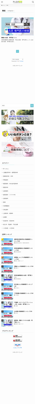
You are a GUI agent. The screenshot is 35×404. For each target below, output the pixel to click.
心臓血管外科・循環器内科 (10, 172)
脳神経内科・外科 (8, 176)
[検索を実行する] (32, 105)
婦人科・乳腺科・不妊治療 (10, 224)
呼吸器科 (5, 180)
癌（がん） (6, 168)
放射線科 (5, 198)
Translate (21, 61)
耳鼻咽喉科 (6, 206)
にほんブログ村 (17, 347)
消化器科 (5, 209)
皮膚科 (5, 217)
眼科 (4, 202)
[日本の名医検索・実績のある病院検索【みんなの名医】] (17, 2)
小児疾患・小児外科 (8, 228)
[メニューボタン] (2, 2)
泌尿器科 (5, 191)
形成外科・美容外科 (8, 220)
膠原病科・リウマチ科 (9, 194)
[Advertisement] (17, 84)
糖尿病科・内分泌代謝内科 (10, 183)
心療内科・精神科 (8, 213)
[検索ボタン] (33, 2)
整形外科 (5, 187)
